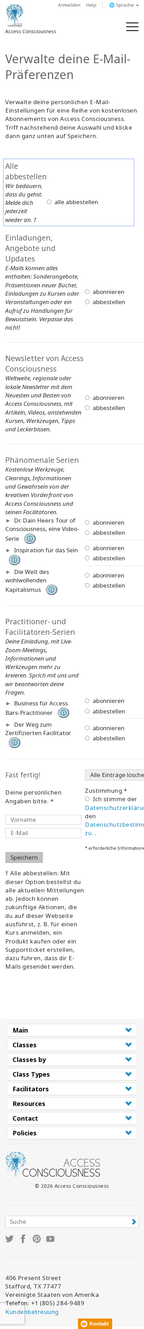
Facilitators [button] (31, 1089)
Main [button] (20, 1030)
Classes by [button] (29, 1059)
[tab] (72, 1030)
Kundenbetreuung (32, 1312)
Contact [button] (25, 1118)
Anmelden (69, 5)
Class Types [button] (31, 1074)
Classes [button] (25, 1045)
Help (91, 5)
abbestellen (108, 302)
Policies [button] (25, 1133)
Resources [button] (29, 1103)
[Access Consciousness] (14, 15)
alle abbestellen (76, 202)
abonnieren (107, 292)
